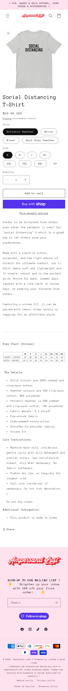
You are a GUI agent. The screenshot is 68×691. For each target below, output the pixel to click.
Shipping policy (48, 686)
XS (57, 164)
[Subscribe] (56, 602)
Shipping (7, 118)
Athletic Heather (20, 131)
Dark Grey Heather (40, 140)
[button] (7, 16)
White (49, 131)
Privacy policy (46, 680)
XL (45, 155)
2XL (9, 163)
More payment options (34, 213)
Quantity (8, 172)
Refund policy (25, 680)
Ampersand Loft (22, 659)
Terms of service (24, 686)
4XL (40, 163)
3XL (25, 163)
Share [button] (11, 529)
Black (11, 140)
